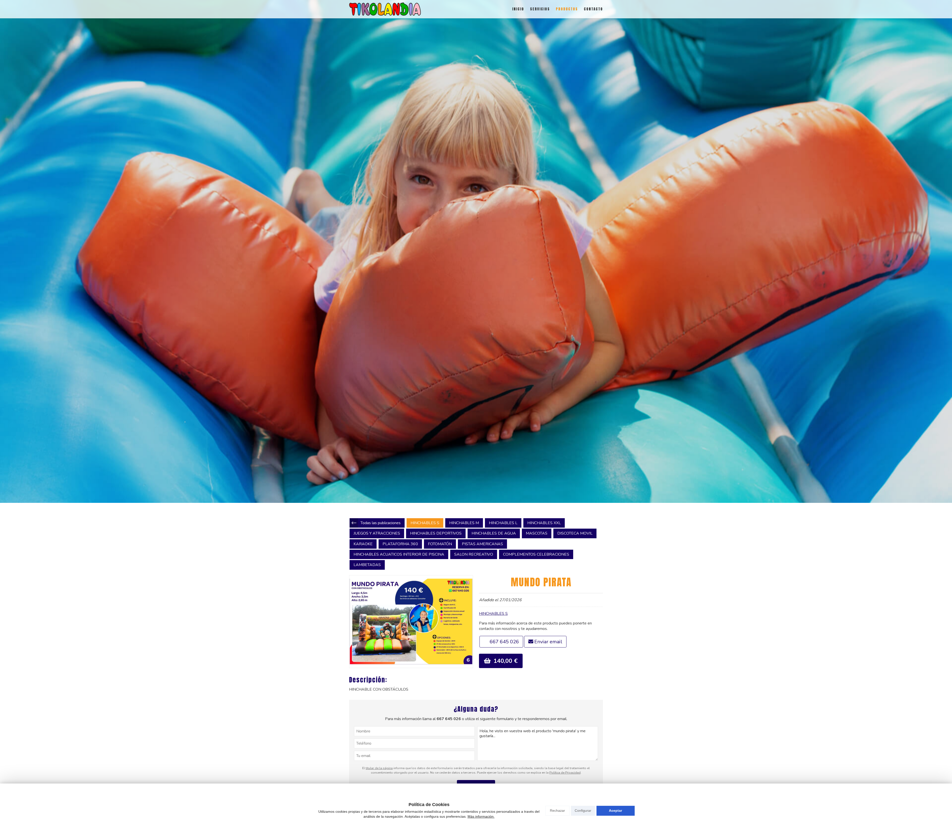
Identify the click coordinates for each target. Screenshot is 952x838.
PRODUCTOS (567, 9)
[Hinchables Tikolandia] (385, 9)
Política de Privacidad (565, 772)
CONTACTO (593, 9)
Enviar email (548, 641)
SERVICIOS (540, 9)
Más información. (481, 816)
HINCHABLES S (493, 613)
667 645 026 (504, 641)
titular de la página (379, 768)
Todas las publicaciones (380, 523)
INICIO (518, 9)
